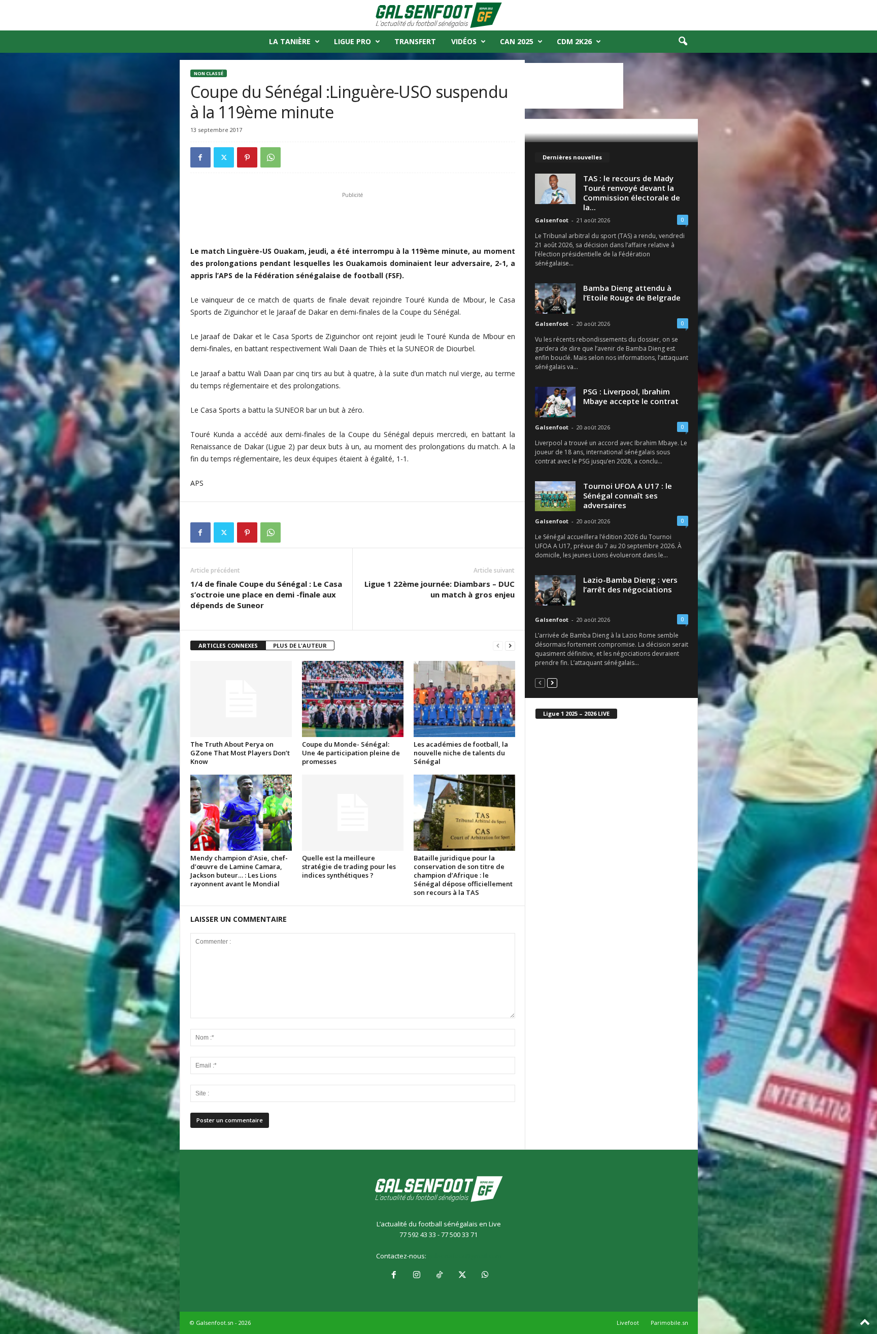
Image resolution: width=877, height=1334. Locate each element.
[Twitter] (224, 157)
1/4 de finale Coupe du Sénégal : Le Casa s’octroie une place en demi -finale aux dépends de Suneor (266, 594)
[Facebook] (200, 157)
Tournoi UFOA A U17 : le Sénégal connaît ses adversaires (627, 495)
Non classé (208, 73)
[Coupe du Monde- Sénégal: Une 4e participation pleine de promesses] (352, 699)
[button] (682, 41)
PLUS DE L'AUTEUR (300, 645)
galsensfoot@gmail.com (464, 1255)
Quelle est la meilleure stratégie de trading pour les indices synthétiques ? (349, 866)
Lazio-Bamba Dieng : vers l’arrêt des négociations (630, 584)
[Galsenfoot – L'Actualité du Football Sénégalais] (438, 15)
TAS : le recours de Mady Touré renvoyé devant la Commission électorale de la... (631, 192)
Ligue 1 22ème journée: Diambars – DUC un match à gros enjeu (439, 589)
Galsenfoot (551, 220)
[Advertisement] (352, 219)
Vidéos (464, 41)
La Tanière (290, 41)
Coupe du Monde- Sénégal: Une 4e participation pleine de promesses (351, 753)
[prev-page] (498, 646)
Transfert (415, 41)
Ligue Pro (352, 41)
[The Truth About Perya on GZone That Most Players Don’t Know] (241, 699)
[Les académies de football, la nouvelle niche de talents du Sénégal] (464, 699)
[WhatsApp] (270, 157)
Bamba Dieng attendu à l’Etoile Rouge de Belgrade (632, 293)
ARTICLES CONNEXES (228, 645)
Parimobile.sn (669, 1322)
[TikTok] (439, 1275)
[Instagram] (416, 1275)
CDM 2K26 (574, 41)
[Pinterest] (247, 157)
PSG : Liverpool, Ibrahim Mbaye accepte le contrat (631, 396)
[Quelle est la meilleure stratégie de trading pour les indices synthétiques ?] (352, 813)
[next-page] (510, 646)
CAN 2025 (516, 41)
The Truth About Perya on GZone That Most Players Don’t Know (240, 753)
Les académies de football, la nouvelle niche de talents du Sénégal (461, 753)
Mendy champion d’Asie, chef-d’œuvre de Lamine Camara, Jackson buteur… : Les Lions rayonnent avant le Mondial (239, 870)
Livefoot (628, 1322)
